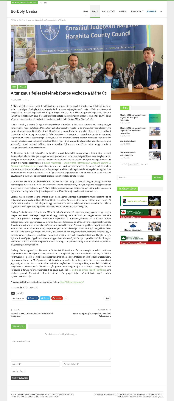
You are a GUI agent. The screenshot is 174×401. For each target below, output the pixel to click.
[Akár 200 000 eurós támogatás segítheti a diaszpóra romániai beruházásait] (155, 118)
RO (41, 2)
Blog (85, 11)
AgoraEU (151, 11)
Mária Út (19, 293)
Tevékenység (108, 11)
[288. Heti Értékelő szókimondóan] (155, 155)
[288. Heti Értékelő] (155, 144)
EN (45, 2)
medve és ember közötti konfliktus (89, 269)
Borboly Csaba (24, 11)
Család (123, 11)
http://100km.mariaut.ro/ (72, 282)
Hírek (95, 11)
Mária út (22, 87)
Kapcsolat (137, 11)
